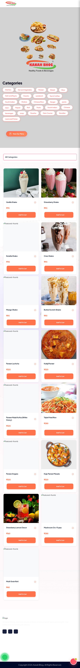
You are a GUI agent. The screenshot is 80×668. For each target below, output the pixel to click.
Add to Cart (23, 215)
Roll (28, 107)
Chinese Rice (39, 101)
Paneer (41, 90)
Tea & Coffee (55, 96)
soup (22, 113)
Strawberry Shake (51, 202)
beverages (9, 113)
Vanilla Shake (11, 202)
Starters (8, 90)
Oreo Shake (49, 256)
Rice (63, 90)
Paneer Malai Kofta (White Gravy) (16, 418)
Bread (52, 90)
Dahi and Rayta (11, 96)
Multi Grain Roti (12, 581)
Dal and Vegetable (25, 90)
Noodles (62, 113)
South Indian (10, 102)
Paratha (33, 113)
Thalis (38, 107)
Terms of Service (29, 648)
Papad (17, 107)
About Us (6, 648)
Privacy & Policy (29, 644)
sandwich (39, 96)
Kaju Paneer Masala (52, 474)
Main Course (47, 113)
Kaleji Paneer (49, 363)
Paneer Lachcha (12, 363)
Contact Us (7, 652)
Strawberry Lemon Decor (16, 527)
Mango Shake (11, 310)
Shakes (24, 102)
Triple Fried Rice (50, 417)
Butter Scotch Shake (52, 310)
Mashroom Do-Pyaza (53, 527)
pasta (64, 101)
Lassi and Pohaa (11, 119)
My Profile (6, 644)
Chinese (67, 107)
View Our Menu (18, 134)
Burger (52, 101)
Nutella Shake (12, 256)
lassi (7, 107)
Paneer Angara (12, 474)
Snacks (26, 96)
